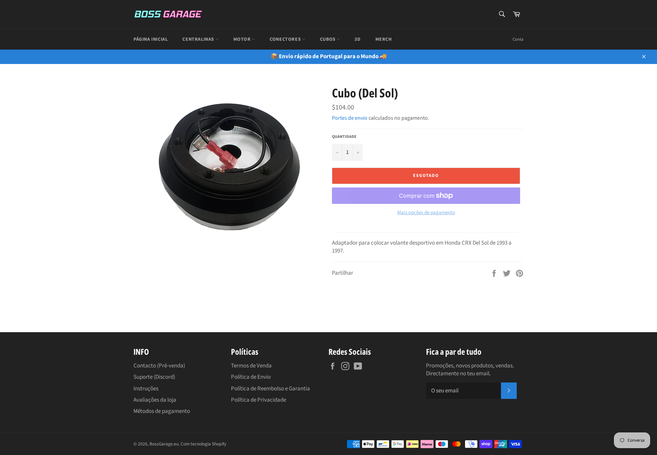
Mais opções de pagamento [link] (426, 212)
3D (357, 39)
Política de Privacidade (258, 400)
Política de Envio (251, 377)
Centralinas (198, 39)
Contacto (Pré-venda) (159, 366)
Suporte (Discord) (154, 377)
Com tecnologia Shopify (203, 444)
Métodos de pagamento (161, 411)
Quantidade (344, 137)
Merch (383, 39)
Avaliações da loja (154, 400)
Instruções (145, 389)
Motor (242, 39)
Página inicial (150, 39)
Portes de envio (350, 118)
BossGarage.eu (164, 444)
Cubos (328, 39)
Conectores (286, 39)
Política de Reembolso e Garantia (270, 389)
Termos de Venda (251, 366)
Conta (518, 39)
